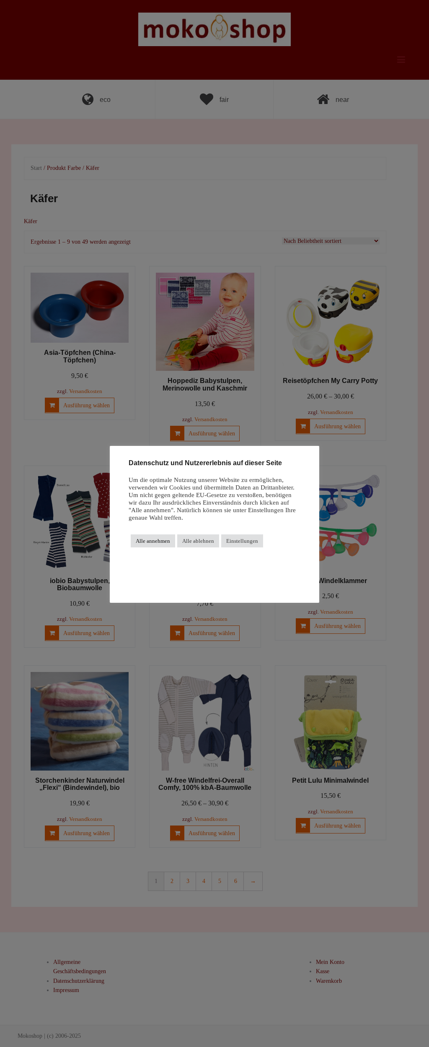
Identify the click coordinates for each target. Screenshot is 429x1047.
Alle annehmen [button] (153, 541)
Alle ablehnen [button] (198, 541)
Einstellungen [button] (242, 541)
